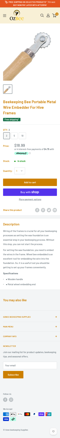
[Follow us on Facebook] (5, 400)
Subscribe (13, 374)
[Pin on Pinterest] (43, 210)
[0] (54, 15)
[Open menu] (4, 15)
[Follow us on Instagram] (11, 400)
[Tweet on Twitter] (49, 210)
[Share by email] (55, 210)
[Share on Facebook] (37, 210)
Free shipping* (12, 119)
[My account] (48, 15)
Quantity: (7, 170)
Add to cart (30, 182)
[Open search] (42, 15)
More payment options (30, 199)
